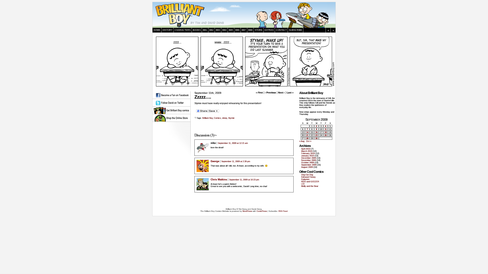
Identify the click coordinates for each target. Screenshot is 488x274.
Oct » (308, 141)
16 (316, 132)
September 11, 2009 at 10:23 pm (244, 179)
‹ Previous (270, 92)
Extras (269, 30)
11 (326, 129)
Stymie (231, 118)
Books (197, 30)
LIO (303, 184)
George (215, 161)
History (167, 30)
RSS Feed (283, 211)
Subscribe (295, 30)
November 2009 (308, 160)
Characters (183, 30)
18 (325, 132)
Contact (281, 30)
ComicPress (262, 211)
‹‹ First (259, 92)
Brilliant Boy (207, 118)
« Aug (301, 141)
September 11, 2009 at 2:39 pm (235, 161)
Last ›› (290, 92)
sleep (224, 118)
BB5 (231, 30)
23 (316, 135)
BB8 (250, 30)
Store (258, 30)
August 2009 (307, 167)
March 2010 (306, 151)
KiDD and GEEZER (310, 181)
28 (307, 138)
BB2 (211, 30)
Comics (217, 118)
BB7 (244, 30)
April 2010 (305, 149)
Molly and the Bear (309, 186)
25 (325, 135)
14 (307, 132)
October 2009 (307, 162)
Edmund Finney (308, 177)
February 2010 (308, 153)
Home (156, 30)
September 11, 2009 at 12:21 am (233, 143)
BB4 (224, 30)
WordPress (247, 211)
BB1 (205, 30)
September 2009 (308, 165)
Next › (281, 92)
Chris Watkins (219, 179)
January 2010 (307, 156)
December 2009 (308, 158)
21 (307, 135)
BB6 (237, 30)
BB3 (218, 30)
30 (316, 138)
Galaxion (305, 179)
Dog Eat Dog (307, 175)
